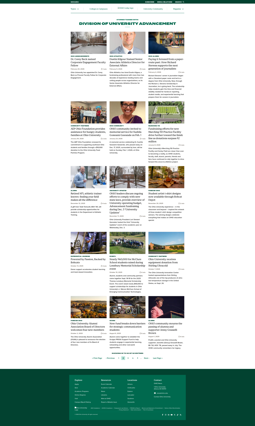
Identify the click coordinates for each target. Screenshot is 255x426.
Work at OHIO (106, 398)
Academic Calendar (108, 388)
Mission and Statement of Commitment (152, 408)
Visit (76, 398)
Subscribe (149, 2)
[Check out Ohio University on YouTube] (171, 415)
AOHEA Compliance (107, 408)
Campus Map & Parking (83, 402)
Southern (131, 398)
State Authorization (136, 410)
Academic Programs (82, 391)
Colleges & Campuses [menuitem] (99, 9)
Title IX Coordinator (148, 410)
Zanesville (131, 402)
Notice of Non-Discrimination (172, 408)
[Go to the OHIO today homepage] (125, 9)
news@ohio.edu (162, 393)
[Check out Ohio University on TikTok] (177, 415)
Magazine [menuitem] (177, 9)
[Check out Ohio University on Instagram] (165, 415)
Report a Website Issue (109, 402)
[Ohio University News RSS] (180, 415)
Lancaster (131, 395)
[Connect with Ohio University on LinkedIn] (168, 415)
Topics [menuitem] (73, 9)
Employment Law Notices (121, 408)
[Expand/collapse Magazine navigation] (182, 9)
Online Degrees (80, 395)
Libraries (104, 395)
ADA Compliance (95, 408)
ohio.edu (75, 2)
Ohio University (83, 414)
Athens (130, 384)
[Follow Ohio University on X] (174, 415)
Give (76, 388)
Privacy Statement (124, 410)
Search (178, 2)
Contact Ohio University (162, 397)
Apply (77, 384)
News (103, 391)
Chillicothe (131, 388)
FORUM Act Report (135, 408)
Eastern (130, 391)
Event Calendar (106, 384)
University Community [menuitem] (153, 9)
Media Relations (164, 2)
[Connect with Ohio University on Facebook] (162, 415)
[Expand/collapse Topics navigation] (78, 9)
